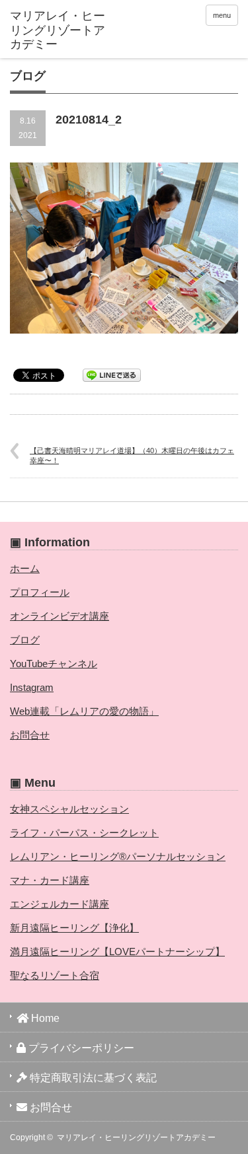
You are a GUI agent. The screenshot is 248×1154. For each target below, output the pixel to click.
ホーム (25, 568)
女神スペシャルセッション (69, 808)
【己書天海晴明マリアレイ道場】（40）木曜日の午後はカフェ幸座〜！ (132, 455)
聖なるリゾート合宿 (54, 975)
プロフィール (39, 592)
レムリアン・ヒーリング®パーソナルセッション (118, 856)
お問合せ (30, 734)
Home (44, 1018)
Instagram (32, 687)
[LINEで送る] (112, 374)
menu (222, 15)
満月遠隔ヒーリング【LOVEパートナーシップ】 (117, 951)
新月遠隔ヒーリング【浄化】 (74, 927)
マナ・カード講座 (49, 880)
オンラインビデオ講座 (59, 616)
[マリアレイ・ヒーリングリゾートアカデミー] (59, 30)
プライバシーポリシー (80, 1048)
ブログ (25, 639)
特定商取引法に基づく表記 (92, 1077)
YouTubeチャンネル (53, 663)
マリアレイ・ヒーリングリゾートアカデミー (136, 1137)
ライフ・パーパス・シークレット (84, 832)
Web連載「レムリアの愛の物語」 (84, 711)
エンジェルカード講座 (59, 904)
